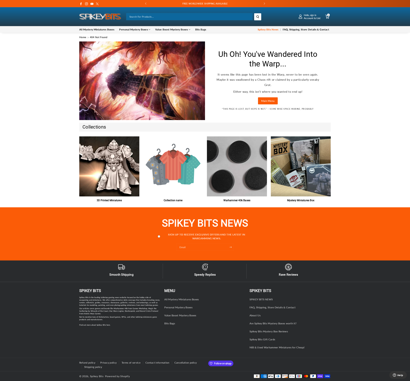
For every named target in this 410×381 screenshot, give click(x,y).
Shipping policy (93, 366)
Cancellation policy (185, 362)
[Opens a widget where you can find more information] (398, 375)
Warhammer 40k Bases (236, 200)
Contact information (157, 362)
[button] (327, 16)
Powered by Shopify (117, 376)
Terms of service (131, 362)
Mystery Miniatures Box (300, 200)
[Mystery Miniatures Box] (301, 166)
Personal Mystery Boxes (133, 29)
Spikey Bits (90, 290)
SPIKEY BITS (260, 290)
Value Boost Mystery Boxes (171, 29)
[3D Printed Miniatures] (109, 166)
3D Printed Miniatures (109, 200)
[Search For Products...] (257, 16)
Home (82, 37)
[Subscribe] (231, 247)
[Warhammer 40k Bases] (237, 166)
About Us (255, 315)
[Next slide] (264, 3)
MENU (169, 290)
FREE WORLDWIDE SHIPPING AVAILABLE (205, 3)
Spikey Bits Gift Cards (262, 339)
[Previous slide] (145, 3)
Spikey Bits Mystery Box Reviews (269, 331)
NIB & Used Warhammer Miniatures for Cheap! (277, 347)
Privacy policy (108, 362)
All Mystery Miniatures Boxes (181, 299)
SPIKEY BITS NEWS (261, 299)
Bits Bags (169, 323)
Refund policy (87, 362)
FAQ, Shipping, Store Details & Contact (272, 307)
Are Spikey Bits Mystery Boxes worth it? (273, 323)
